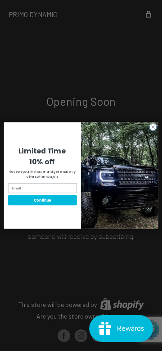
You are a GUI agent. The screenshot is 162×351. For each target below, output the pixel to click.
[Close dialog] (152, 127)
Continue (42, 200)
